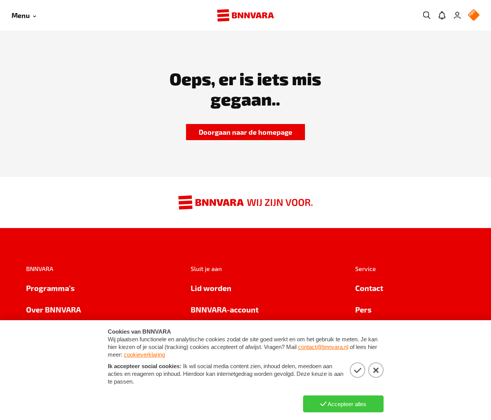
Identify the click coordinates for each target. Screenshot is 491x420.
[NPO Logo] (473, 15)
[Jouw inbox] (442, 15)
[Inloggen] (457, 15)
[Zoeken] (426, 15)
